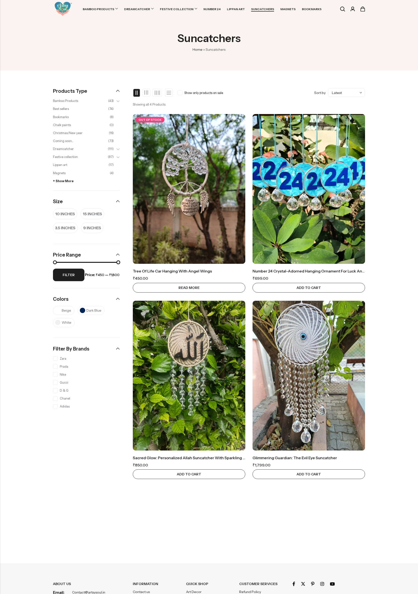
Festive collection (65, 157)
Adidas (65, 406)
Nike (63, 374)
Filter (69, 275)
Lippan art (60, 165)
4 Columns (157, 93)
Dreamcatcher (63, 149)
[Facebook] (293, 584)
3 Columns (146, 93)
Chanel (65, 398)
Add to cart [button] (309, 288)
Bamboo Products (65, 101)
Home (197, 49)
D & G (64, 390)
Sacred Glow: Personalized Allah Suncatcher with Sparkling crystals (195, 457)
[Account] (352, 9)
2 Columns (137, 93)
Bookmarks (61, 117)
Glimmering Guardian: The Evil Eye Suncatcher (295, 457)
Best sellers (61, 109)
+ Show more (63, 181)
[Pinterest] (312, 584)
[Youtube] (332, 584)
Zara (63, 358)
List (169, 93)
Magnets (59, 173)
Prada (64, 366)
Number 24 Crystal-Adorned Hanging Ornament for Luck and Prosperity (318, 271)
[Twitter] (303, 584)
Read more (189, 288)
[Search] (342, 9)
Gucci (64, 382)
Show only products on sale (203, 93)
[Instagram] (322, 584)
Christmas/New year (67, 133)
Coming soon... (63, 141)
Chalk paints (62, 125)
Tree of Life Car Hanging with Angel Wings (172, 271)
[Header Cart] (362, 9)
